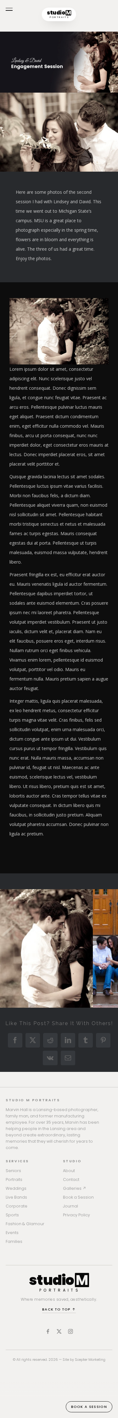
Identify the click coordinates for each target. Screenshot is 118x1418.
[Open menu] (9, 9)
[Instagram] (70, 1331)
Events (12, 1232)
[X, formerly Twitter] (59, 1331)
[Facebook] (48, 1331)
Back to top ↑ (59, 1309)
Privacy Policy (76, 1215)
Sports (12, 1215)
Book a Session (78, 1197)
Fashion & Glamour (25, 1223)
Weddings (16, 1188)
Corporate (16, 1206)
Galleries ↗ (74, 1188)
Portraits (14, 1179)
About (69, 1170)
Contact (71, 1179)
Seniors (13, 1170)
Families (14, 1241)
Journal (70, 1206)
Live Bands (16, 1197)
